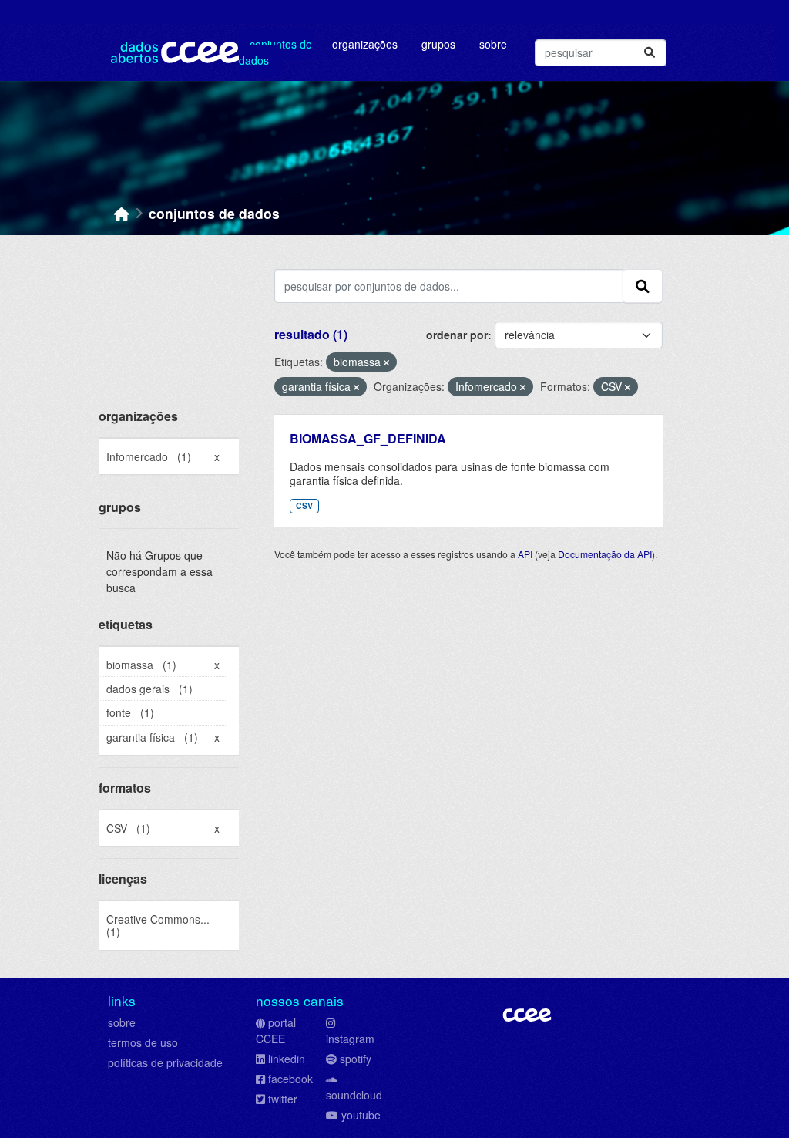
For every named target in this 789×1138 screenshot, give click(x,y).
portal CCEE (276, 1030)
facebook (290, 1078)
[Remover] (386, 362)
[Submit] (649, 52)
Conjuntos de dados (275, 52)
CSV (304, 505)
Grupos (438, 44)
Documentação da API (605, 554)
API (525, 554)
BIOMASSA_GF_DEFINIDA (368, 438)
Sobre (493, 44)
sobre (122, 1022)
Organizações (365, 44)
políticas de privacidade (165, 1062)
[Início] (121, 213)
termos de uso (143, 1042)
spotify (355, 1058)
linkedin (286, 1058)
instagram (350, 1038)
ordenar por (457, 334)
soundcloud (354, 1095)
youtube (361, 1115)
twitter (282, 1098)
